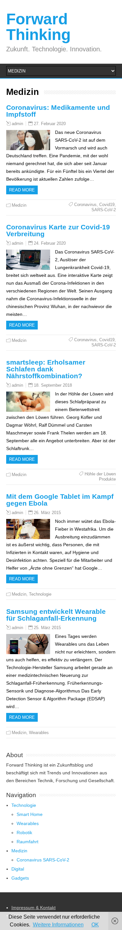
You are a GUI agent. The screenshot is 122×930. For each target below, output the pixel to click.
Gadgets (20, 878)
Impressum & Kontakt (33, 907)
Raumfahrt (27, 841)
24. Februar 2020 (50, 243)
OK (95, 924)
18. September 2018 (53, 385)
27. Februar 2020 (50, 123)
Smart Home (30, 814)
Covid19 (107, 204)
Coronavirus (85, 204)
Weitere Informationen (58, 924)
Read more (22, 189)
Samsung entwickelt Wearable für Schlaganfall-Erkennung (56, 615)
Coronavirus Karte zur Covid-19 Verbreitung (58, 230)
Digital (17, 869)
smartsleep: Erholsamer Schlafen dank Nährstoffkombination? (45, 369)
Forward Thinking (38, 26)
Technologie (40, 594)
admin (17, 124)
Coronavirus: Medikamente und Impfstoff (58, 111)
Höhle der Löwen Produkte (100, 476)
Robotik (24, 832)
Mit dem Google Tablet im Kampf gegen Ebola (60, 500)
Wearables (39, 732)
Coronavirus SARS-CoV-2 (43, 859)
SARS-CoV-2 (103, 209)
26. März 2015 (47, 512)
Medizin (19, 205)
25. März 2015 (47, 627)
